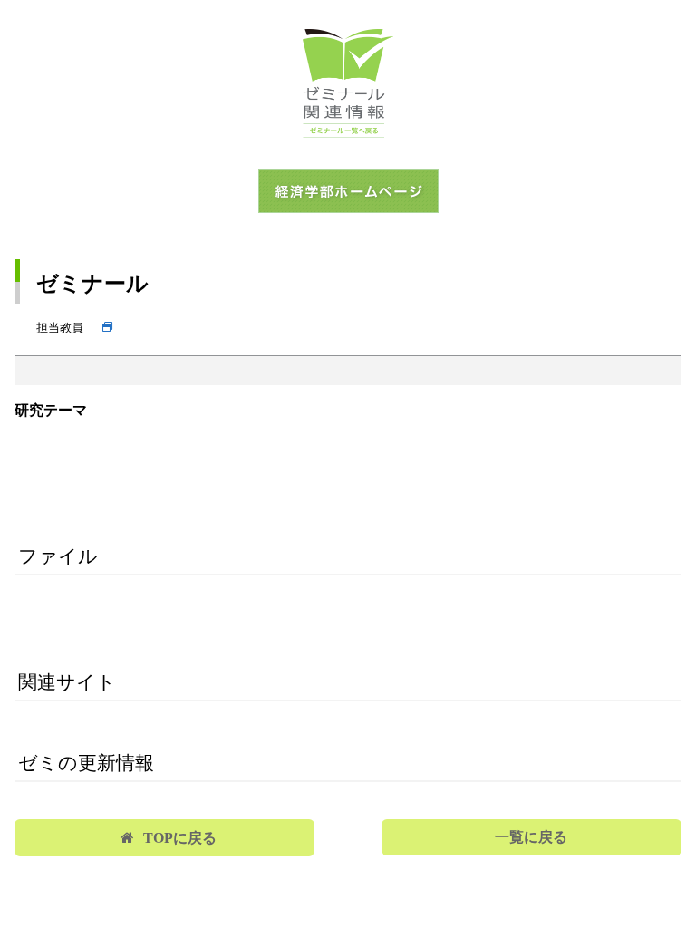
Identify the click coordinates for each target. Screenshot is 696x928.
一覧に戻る (531, 837)
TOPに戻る (180, 838)
